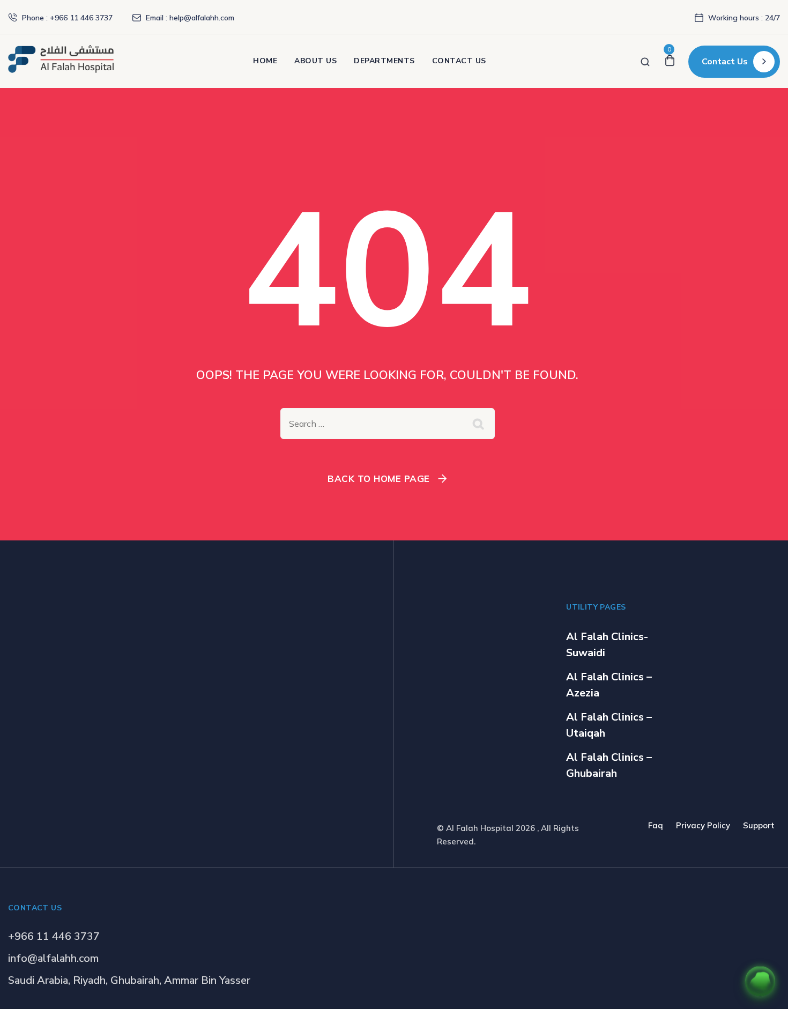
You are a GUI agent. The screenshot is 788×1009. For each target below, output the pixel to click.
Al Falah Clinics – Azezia (609, 685)
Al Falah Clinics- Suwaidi (607, 644)
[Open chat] (760, 981)
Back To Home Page (379, 478)
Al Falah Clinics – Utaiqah (609, 725)
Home (265, 61)
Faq (655, 825)
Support (759, 825)
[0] (670, 61)
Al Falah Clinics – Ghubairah (609, 765)
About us (315, 61)
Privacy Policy (703, 825)
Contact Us (459, 61)
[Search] (645, 61)
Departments (384, 61)
